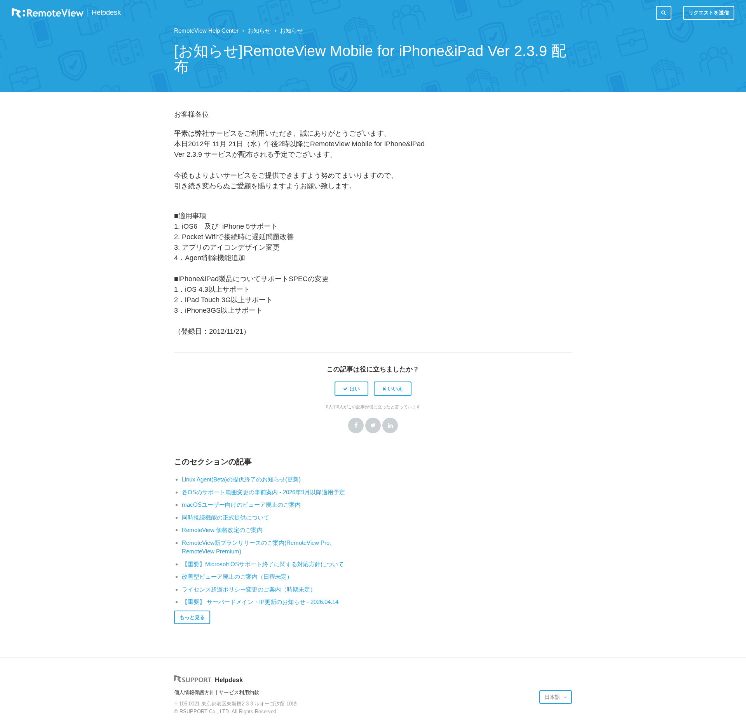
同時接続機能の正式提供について (225, 517)
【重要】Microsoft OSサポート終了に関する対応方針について (263, 564)
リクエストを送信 (708, 13)
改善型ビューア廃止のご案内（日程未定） (237, 576)
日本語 (553, 697)
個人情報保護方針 (194, 692)
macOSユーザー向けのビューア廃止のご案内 (241, 504)
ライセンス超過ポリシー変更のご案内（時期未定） (249, 589)
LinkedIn (390, 425)
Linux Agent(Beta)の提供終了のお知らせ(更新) (241, 479)
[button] (351, 389)
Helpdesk (106, 12)
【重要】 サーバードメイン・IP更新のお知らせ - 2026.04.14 (260, 601)
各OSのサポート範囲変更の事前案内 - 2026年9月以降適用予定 (263, 492)
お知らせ (259, 30)
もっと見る (192, 617)
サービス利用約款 (239, 692)
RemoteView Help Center (206, 30)
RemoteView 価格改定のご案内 (222, 530)
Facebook (356, 425)
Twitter (373, 425)
